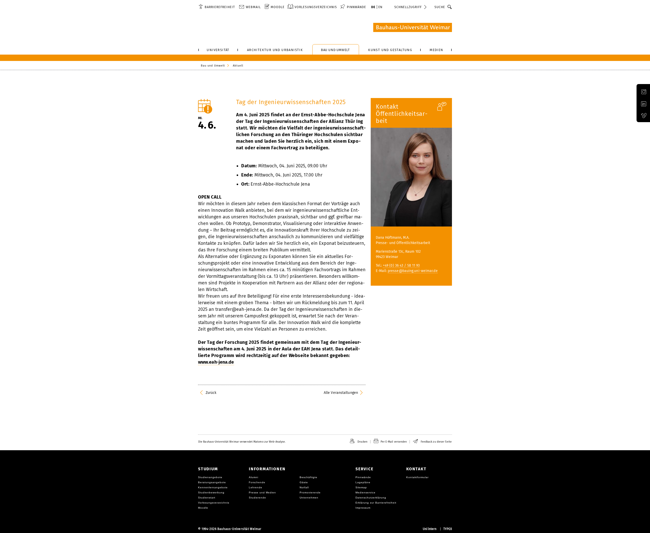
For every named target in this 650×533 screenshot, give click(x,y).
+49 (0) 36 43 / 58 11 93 (401, 265)
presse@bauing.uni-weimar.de (413, 271)
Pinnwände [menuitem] (356, 7)
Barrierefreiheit (220, 7)
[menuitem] (216, 7)
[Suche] (450, 7)
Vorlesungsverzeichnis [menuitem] (316, 7)
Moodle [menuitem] (278, 7)
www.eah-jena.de (216, 362)
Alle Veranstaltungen (341, 393)
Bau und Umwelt (213, 65)
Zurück (211, 393)
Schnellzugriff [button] (408, 7)
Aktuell (238, 65)
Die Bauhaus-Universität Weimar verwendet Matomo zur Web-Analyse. (241, 441)
